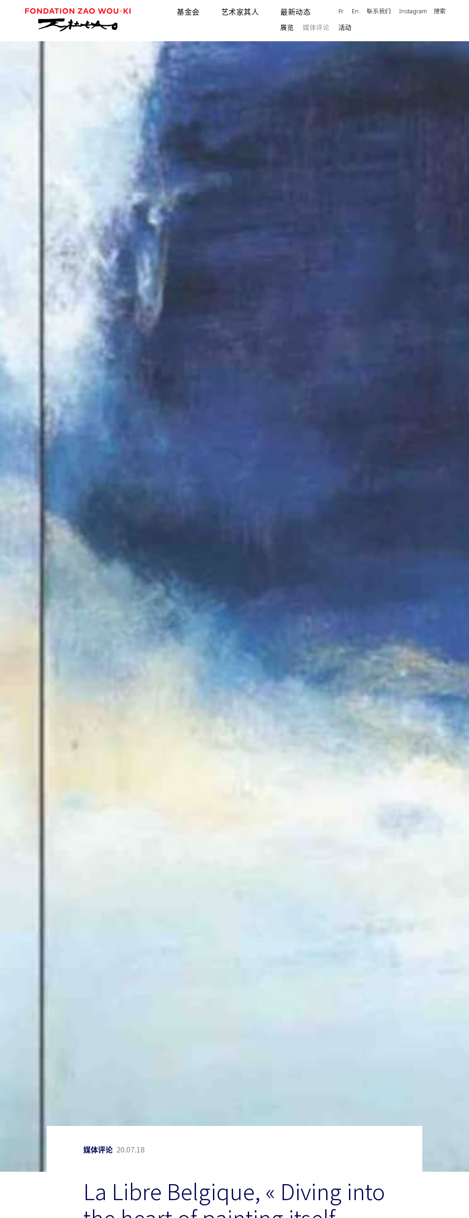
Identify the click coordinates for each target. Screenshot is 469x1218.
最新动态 (295, 12)
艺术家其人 (240, 12)
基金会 (188, 12)
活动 (345, 27)
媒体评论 (316, 27)
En (355, 11)
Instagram (413, 11)
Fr (341, 11)
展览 (287, 27)
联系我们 (379, 11)
